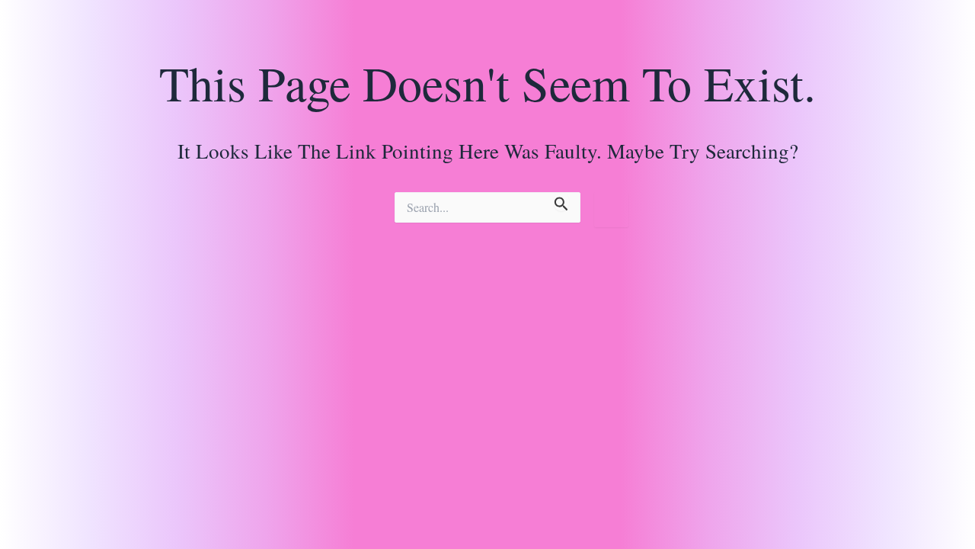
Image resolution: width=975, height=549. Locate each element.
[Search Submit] (561, 201)
